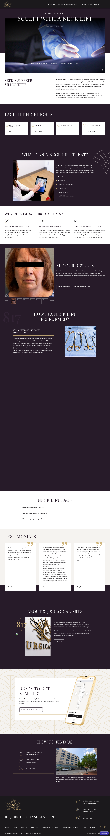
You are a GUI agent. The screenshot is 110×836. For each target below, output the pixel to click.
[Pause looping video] (103, 70)
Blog (15, 827)
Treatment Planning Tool (67, 4)
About (7, 827)
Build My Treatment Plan (31, 709)
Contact (34, 827)
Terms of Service (89, 827)
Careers (24, 827)
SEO (96, 833)
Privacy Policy (25, 833)
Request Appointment (55, 26)
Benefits (54, 63)
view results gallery (82, 287)
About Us (59, 641)
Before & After (66, 63)
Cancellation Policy (71, 827)
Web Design (90, 833)
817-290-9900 (51, 4)
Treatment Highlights (39, 63)
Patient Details (64, 287)
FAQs (77, 63)
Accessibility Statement (50, 827)
